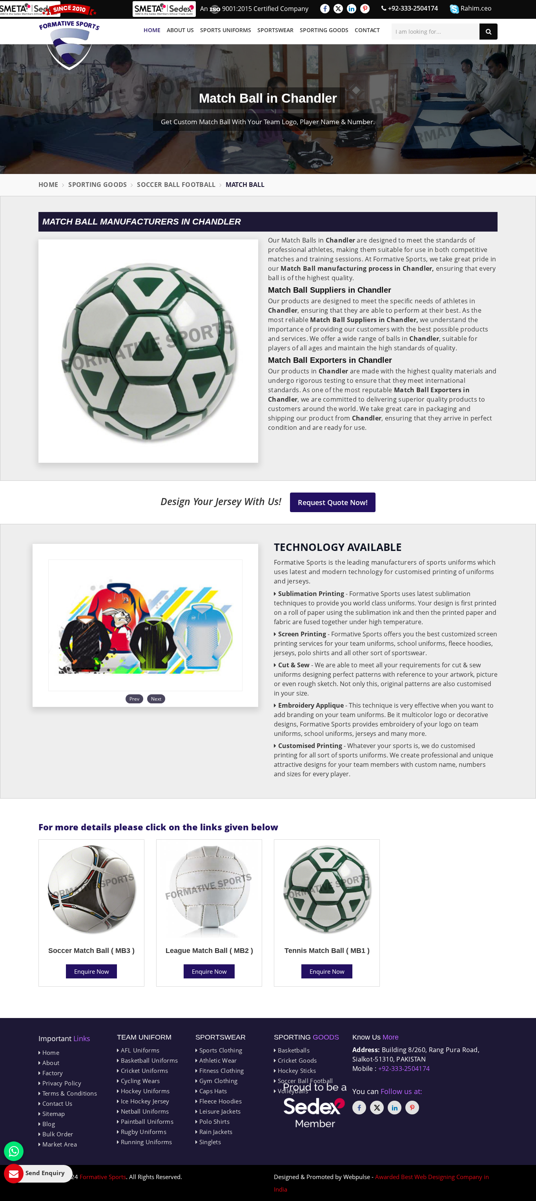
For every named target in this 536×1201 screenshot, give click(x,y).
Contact (367, 30)
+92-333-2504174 (412, 8)
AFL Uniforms (139, 1050)
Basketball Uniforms (148, 1060)
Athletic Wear (217, 1060)
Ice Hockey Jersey (144, 1101)
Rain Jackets (214, 1132)
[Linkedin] (351, 8)
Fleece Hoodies (219, 1101)
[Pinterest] (365, 8)
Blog (47, 1124)
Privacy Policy (60, 1083)
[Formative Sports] (69, 37)
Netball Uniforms (144, 1111)
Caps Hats (212, 1091)
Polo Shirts (213, 1121)
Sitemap (52, 1114)
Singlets (209, 1142)
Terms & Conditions (68, 1093)
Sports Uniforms (225, 30)
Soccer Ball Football (176, 184)
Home (152, 30)
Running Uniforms (145, 1142)
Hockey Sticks (296, 1070)
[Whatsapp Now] (14, 1151)
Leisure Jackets (219, 1111)
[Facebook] (325, 8)
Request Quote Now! (333, 502)
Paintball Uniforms (146, 1121)
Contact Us (56, 1103)
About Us (180, 30)
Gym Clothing (217, 1081)
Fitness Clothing (220, 1070)
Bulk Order (56, 1134)
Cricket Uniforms (143, 1070)
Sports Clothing (219, 1050)
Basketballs (293, 1050)
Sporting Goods (324, 30)
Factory (51, 1073)
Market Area (58, 1144)
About (49, 1063)
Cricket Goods (296, 1060)
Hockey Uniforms (144, 1091)
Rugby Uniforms (142, 1132)
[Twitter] (338, 8)
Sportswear (275, 30)
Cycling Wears (139, 1081)
